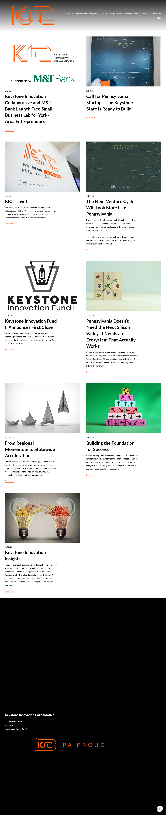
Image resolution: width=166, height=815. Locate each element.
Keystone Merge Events (128, 13)
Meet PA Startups (107, 13)
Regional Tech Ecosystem (86, 13)
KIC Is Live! (16, 201)
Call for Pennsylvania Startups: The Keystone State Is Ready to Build (109, 102)
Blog (159, 17)
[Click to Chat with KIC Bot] (160, 809)
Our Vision (156, 13)
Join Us (69, 13)
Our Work (145, 13)
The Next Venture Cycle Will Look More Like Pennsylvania (110, 207)
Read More (9, 130)
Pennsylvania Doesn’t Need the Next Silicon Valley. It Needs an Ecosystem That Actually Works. (111, 333)
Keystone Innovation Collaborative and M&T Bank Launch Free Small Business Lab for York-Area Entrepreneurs (28, 108)
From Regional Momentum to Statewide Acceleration (30, 449)
